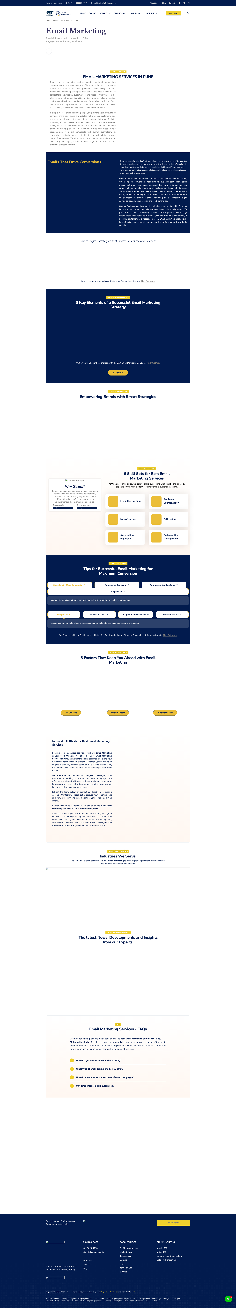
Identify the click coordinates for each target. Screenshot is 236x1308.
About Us (153, 3)
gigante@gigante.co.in (107, 3)
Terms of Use (126, 1267)
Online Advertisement (166, 1260)
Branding (135, 13)
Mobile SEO (162, 1248)
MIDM (134, 1292)
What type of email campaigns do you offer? (99, 1069)
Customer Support (165, 713)
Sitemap (123, 1271)
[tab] (69, 585)
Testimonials (125, 1256)
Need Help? (173, 13)
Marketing (119, 13)
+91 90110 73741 (81, 3)
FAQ (122, 1264)
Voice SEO (161, 1252)
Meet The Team (118, 713)
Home (83, 13)
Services (104, 13)
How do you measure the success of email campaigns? (105, 1077)
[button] (118, 1060)
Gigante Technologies (109, 1292)
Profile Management (129, 1248)
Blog (164, 3)
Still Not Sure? (118, 373)
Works (92, 13)
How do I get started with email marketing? (98, 1060)
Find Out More (148, 281)
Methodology (126, 1252)
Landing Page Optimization (169, 1256)
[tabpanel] (118, 600)
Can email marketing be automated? (95, 1086)
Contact (172, 3)
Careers (123, 1260)
